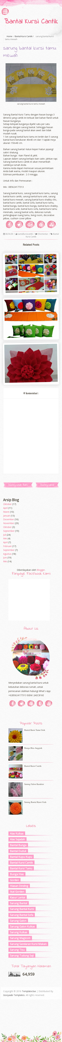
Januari (6, 515)
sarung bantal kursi (30, 336)
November (8, 523)
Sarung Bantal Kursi (22, 909)
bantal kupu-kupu (21, 857)
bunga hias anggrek (33, 748)
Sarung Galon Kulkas (22, 926)
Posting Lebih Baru (18, 485)
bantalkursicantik (25, 234)
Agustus (7, 553)
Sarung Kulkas (18, 932)
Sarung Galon (18, 920)
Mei (5, 538)
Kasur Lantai (17, 897)
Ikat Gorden (17, 891)
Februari (7, 546)
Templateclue (29, 991)
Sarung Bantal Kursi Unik (35, 802)
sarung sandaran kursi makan (28, 944)
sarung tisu (17, 949)
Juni (5, 557)
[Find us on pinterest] (31, 703)
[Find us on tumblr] (40, 703)
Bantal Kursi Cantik (31, 21)
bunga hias (17, 874)
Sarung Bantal (18, 903)
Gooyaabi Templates (14, 995)
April (5, 507)
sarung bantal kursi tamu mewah (30, 381)
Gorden (14, 880)
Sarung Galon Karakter (34, 784)
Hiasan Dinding (19, 886)
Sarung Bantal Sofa (21, 915)
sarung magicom (20, 938)
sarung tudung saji (22, 955)
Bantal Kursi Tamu (21, 868)
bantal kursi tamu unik (34, 730)
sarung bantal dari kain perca (31, 291)
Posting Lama (47, 485)
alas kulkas (17, 833)
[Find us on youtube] (49, 703)
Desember (8, 519)
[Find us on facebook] (12, 703)
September (8, 530)
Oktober (7, 504)
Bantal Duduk (18, 851)
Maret (6, 511)
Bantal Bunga (18, 845)
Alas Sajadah (17, 839)
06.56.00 (9, 234)
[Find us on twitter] (21, 703)
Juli (4, 534)
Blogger (41, 569)
